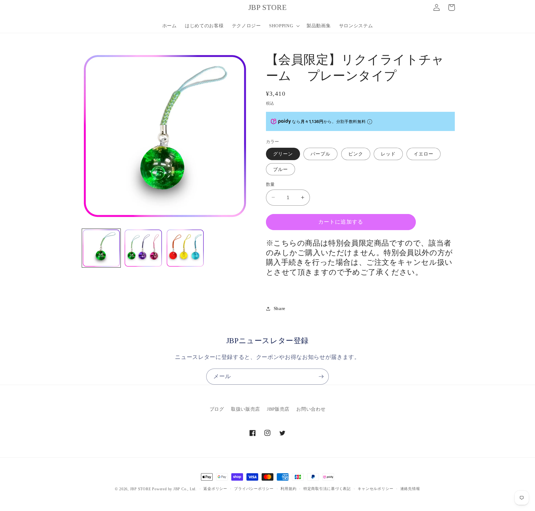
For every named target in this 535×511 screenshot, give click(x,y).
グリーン (283, 153)
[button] (283, 26)
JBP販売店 (278, 409)
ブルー (280, 169)
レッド (388, 153)
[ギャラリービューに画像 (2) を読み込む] (143, 248)
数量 (270, 183)
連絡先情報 (410, 489)
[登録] (321, 377)
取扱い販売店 (245, 409)
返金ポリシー (215, 489)
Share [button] (279, 308)
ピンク (355, 153)
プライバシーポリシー (254, 489)
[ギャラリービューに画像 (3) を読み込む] (185, 248)
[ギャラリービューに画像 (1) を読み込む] (101, 248)
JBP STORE (140, 489)
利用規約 (288, 489)
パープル (320, 153)
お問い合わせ (310, 409)
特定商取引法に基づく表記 (327, 489)
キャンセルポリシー (375, 489)
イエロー (423, 153)
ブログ (217, 409)
